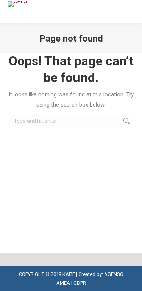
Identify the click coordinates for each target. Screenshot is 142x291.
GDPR (79, 283)
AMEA (63, 283)
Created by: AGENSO (100, 274)
